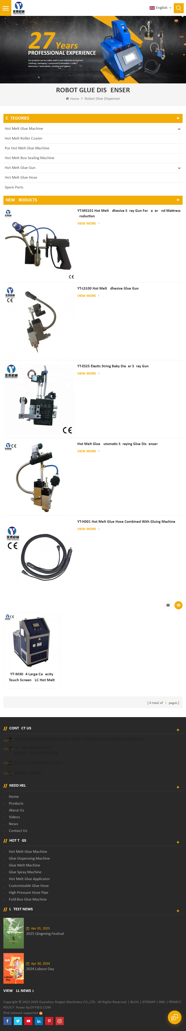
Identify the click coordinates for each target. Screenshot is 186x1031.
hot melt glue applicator (29, 879)
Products (16, 803)
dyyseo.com (40, 1007)
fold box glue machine (28, 899)
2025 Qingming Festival (45, 934)
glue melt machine (24, 865)
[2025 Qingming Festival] (13, 933)
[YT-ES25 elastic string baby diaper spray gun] (39, 399)
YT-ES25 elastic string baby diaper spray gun (113, 366)
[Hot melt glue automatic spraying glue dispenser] (39, 477)
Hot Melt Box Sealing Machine (29, 158)
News (13, 824)
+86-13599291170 (36, 748)
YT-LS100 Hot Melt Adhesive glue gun (108, 288)
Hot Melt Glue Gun (20, 168)
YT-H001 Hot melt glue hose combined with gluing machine (126, 522)
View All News (17, 991)
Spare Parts (14, 187)
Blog (134, 1002)
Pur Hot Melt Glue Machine (27, 148)
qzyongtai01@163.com (44, 763)
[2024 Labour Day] (13, 968)
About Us (16, 810)
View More (86, 223)
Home (74, 99)
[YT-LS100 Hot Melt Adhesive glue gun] (39, 322)
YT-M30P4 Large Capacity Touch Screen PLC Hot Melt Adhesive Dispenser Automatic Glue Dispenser (32, 677)
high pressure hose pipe (28, 893)
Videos (14, 817)
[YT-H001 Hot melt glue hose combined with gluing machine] (39, 555)
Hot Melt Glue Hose (21, 177)
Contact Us (18, 831)
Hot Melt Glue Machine (24, 129)
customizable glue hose (29, 886)
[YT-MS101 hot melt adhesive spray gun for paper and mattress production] (39, 244)
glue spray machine (25, 872)
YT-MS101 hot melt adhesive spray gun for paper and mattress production (129, 213)
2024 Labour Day (40, 969)
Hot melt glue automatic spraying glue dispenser (117, 444)
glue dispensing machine (29, 858)
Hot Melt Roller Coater (23, 138)
